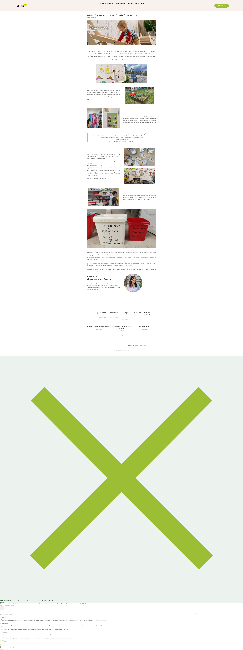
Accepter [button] (12, 605)
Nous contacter (221, 5)
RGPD (149, 345)
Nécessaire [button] (2, 616)
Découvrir (2, 602)
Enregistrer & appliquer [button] (4, 649)
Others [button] (1, 644)
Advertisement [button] (3, 640)
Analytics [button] (2, 635)
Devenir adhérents (125, 319)
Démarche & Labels (114, 314)
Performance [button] (2, 631)
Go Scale (127, 350)
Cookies (136, 345)
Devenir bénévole (125, 321)
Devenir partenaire (125, 316)
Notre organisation (102, 317)
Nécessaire (4, 617)
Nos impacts (101, 319)
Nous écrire (144, 329)
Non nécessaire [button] (3, 622)
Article (94, 17)
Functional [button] (2, 626)
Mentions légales (143, 345)
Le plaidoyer (112, 319)
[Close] (121, 599)
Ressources (130, 3)
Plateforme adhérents (139, 3)
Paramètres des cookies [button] (5, 605)
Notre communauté (114, 317)
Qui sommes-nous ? (103, 314)
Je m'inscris (98, 329)
